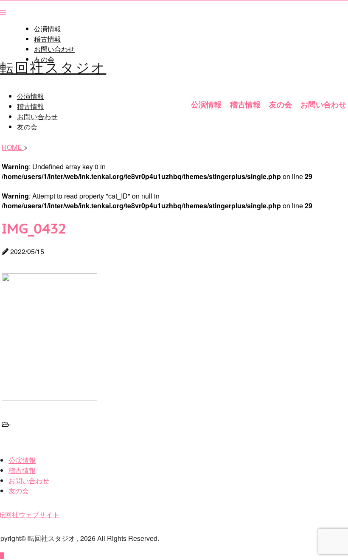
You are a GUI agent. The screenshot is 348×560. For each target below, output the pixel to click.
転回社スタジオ (53, 66)
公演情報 (47, 29)
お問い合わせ (54, 49)
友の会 (280, 104)
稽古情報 (47, 39)
